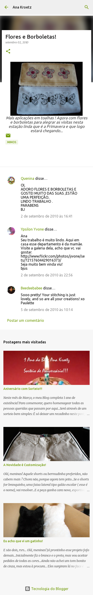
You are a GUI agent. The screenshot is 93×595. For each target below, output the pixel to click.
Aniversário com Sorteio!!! (22, 389)
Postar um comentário (25, 320)
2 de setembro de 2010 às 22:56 (47, 275)
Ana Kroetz (22, 7)
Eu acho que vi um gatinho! (23, 541)
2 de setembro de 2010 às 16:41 (47, 216)
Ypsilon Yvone (32, 229)
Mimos (11, 142)
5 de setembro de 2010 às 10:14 (47, 310)
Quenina (27, 178)
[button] (8, 52)
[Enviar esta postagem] (8, 137)
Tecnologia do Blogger (49, 589)
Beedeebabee (31, 288)
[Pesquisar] (86, 7)
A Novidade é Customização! (24, 465)
